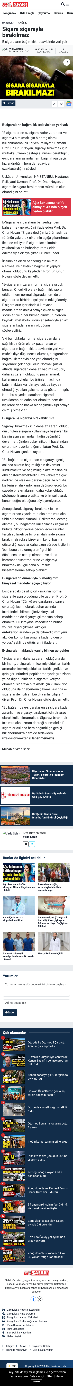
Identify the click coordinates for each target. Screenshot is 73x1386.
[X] (39, 1299)
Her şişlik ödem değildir (50, 953)
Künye (23, 1346)
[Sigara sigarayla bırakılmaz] (36, 77)
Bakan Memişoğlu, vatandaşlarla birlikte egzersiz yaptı (49, 887)
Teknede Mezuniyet (16, 1349)
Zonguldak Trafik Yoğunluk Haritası (27, 1321)
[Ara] (63, 4)
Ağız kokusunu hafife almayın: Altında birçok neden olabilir (19, 887)
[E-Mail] (26, 844)
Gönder (10, 1012)
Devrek (58, 13)
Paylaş (10, 103)
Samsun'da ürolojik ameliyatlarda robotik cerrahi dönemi (18, 956)
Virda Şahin (30, 836)
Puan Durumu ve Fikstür (20, 1325)
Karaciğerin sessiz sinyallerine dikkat (13, 919)
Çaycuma (44, 13)
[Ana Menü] (67, 4)
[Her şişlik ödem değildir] (54, 941)
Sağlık (22, 22)
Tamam (36, 1382)
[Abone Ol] (69, 103)
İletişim (10, 1346)
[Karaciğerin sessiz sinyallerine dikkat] (19, 905)
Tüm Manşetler (15, 1328)
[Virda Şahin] (11, 833)
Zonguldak (9, 13)
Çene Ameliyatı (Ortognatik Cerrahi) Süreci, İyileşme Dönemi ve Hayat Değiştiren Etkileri (53, 921)
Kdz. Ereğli (27, 13)
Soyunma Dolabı (41, 1346)
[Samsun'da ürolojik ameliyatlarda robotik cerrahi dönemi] (19, 941)
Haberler (8, 22)
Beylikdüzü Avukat (43, 1349)
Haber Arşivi (14, 1336)
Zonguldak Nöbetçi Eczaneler (23, 1309)
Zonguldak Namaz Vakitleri (22, 1317)
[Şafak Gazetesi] (15, 4)
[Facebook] (33, 1299)
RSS (13, 1366)
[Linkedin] (32, 844)
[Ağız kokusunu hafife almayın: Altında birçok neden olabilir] (19, 872)
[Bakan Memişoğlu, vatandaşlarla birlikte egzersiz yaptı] (54, 872)
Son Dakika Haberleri (19, 1332)
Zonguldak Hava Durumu (21, 1313)
